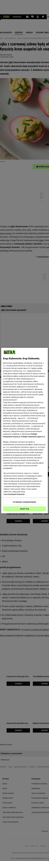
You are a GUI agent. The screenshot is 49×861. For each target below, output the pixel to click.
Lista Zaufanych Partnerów (14, 494)
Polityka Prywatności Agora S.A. (33, 437)
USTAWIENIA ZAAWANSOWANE (24, 502)
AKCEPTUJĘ (24, 509)
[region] (24, 430)
